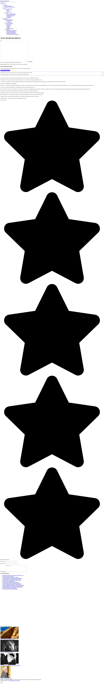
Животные (9, 25)
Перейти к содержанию (4, 0)
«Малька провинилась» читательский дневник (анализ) (13, 586)
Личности (9, 24)
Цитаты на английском (11, 32)
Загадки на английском (11, 31)
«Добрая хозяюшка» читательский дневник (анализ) (12, 578)
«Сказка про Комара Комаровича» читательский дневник (13, 585)
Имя (1, 561)
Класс (8, 10)
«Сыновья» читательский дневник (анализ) (11, 582)
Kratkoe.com (2, 3)
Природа (8, 27)
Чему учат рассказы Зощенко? (8, 576)
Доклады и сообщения (9, 23)
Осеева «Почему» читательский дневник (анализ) (12, 580)
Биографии (5, 5)
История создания (10, 15)
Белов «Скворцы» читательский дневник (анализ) (12, 584)
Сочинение (9, 16)
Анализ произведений (11, 13)
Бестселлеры (9, 11)
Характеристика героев (11, 14)
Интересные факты (8, 19)
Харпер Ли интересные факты (6, 678)
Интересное (5, 18)
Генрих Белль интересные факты (6, 652)
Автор (8, 9)
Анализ (6, 12)
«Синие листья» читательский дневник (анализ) (11, 583)
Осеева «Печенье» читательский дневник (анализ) (12, 579)
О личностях (9, 22)
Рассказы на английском (11, 33)
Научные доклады (10, 28)
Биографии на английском (12, 30)
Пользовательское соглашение (14, 680)
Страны (8, 26)
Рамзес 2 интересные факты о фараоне (7, 639)
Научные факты (10, 20)
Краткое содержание (8, 8)
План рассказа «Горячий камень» (9, 581)
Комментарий (3, 571)
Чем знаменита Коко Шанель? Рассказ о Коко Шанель (10, 665)
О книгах (8, 21)
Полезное (8, 17)
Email (1, 563)
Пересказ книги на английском (12, 34)
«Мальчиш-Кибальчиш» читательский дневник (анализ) (13, 575)
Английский (7, 29)
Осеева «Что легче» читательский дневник (10, 577)
